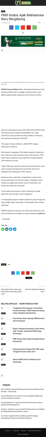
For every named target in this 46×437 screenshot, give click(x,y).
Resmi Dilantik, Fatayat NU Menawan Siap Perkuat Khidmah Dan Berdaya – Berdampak (22, 390)
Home (3, 8)
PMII (9, 264)
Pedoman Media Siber (34, 431)
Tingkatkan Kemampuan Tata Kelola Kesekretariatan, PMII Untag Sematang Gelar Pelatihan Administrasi (28, 310)
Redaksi (23, 431)
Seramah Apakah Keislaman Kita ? (35, 290)
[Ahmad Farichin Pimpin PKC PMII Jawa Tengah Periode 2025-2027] (6, 351)
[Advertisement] (23, 112)
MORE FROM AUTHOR (28, 304)
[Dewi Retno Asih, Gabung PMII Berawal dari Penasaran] (6, 321)
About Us (8, 431)
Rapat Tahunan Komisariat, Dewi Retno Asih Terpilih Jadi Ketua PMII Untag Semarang (29, 331)
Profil (3, 323)
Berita (9, 8)
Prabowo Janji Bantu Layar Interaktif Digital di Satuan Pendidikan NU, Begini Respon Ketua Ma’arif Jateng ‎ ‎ (23, 410)
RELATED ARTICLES (9, 304)
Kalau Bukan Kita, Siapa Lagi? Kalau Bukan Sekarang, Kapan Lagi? (11, 291)
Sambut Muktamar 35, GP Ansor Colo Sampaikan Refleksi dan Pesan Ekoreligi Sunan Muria (22, 397)
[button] (43, 3)
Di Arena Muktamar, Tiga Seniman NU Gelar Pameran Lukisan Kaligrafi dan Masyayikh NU (21, 404)
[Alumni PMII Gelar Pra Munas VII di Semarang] (6, 362)
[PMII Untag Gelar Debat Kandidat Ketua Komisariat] (6, 341)
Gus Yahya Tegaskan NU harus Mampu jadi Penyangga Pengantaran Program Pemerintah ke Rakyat (19, 417)
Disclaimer (16, 431)
